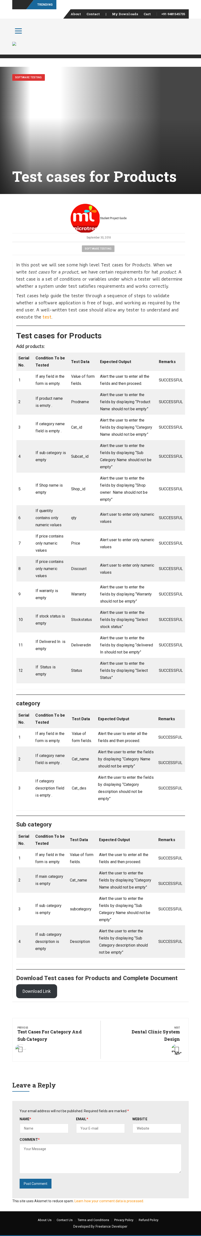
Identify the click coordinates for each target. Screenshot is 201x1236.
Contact (93, 14)
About (76, 14)
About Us (44, 1220)
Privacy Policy (123, 1220)
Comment (30, 1140)
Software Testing (28, 77)
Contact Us (65, 1220)
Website (139, 1119)
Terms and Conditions (93, 1220)
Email (82, 1119)
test (47, 317)
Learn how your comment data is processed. (109, 1201)
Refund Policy (148, 1220)
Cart (147, 14)
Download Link (37, 991)
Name (25, 1119)
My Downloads (125, 14)
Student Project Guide (113, 218)
